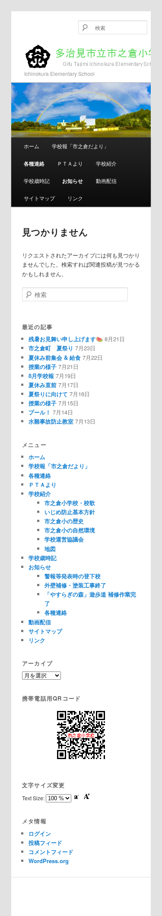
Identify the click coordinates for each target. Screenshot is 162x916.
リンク (75, 198)
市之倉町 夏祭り (51, 348)
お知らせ (72, 181)
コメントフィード (51, 852)
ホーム (31, 146)
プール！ (40, 412)
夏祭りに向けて (48, 394)
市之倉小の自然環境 (69, 530)
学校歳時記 (37, 180)
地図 (50, 548)
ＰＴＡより (70, 163)
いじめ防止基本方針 (69, 512)
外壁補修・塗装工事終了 (75, 585)
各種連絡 (34, 163)
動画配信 (106, 180)
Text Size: (34, 798)
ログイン (40, 833)
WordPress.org (49, 861)
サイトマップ (39, 198)
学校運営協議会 (64, 539)
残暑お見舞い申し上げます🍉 (66, 339)
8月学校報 (41, 376)
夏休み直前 (43, 385)
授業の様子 (43, 366)
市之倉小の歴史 (64, 521)
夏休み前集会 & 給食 (55, 357)
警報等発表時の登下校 (72, 576)
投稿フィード (45, 842)
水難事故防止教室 (51, 421)
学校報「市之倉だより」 (80, 146)
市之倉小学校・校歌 (69, 503)
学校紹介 (106, 163)
